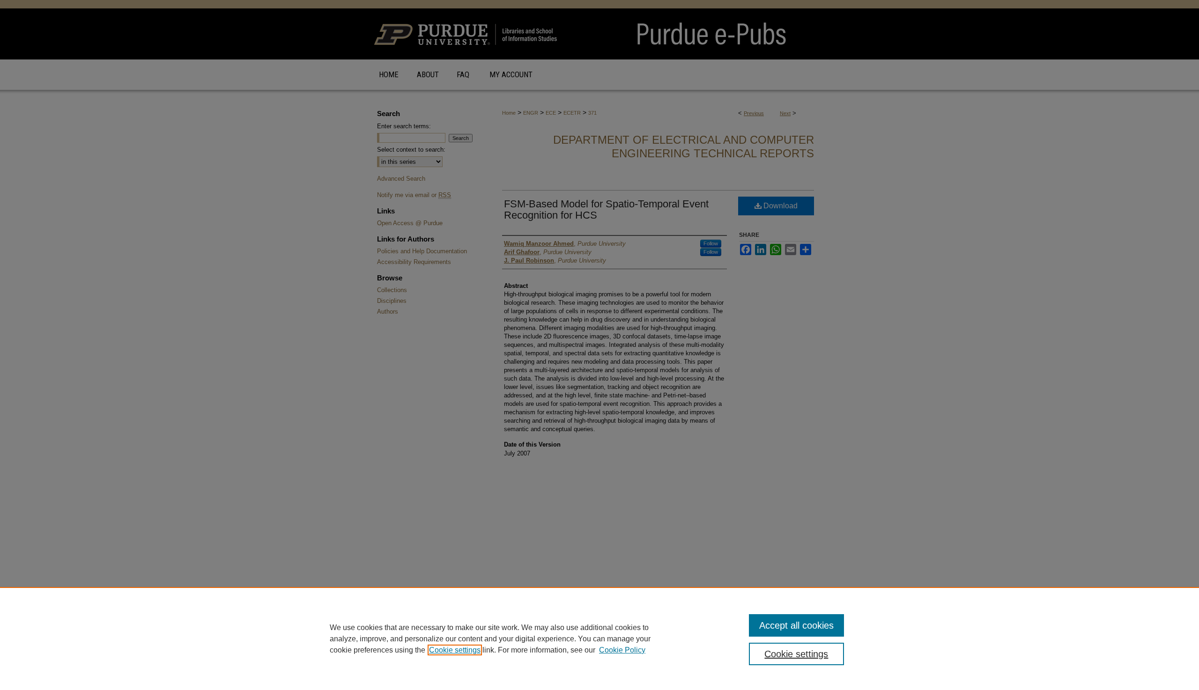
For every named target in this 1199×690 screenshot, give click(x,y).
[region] (599, 638)
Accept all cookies (796, 625)
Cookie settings (455, 650)
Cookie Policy (622, 650)
